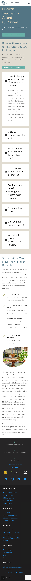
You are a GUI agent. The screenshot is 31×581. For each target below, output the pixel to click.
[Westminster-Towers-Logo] (4, 3)
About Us (6, 525)
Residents (7, 563)
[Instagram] (12, 479)
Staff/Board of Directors (11, 532)
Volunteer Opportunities (11, 538)
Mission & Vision (9, 530)
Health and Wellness (10, 515)
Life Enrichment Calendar (12, 567)
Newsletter (7, 570)
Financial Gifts (8, 535)
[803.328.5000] (15, 458)
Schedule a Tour (8, 521)
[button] (29, 3)
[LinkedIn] (19, 479)
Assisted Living (8, 495)
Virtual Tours (7, 552)
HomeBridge (7, 503)
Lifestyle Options (10, 488)
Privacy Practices (15, 465)
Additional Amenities (10, 518)
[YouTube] (25, 479)
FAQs (5, 558)
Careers (5, 541)
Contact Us (6, 577)
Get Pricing (7, 550)
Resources (7, 545)
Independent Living (10, 493)
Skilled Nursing (8, 498)
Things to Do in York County (13, 572)
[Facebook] (6, 479)
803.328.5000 (15, 461)
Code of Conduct (15, 467)
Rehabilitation (8, 501)
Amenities (7, 508)
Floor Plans (7, 512)
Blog (4, 555)
